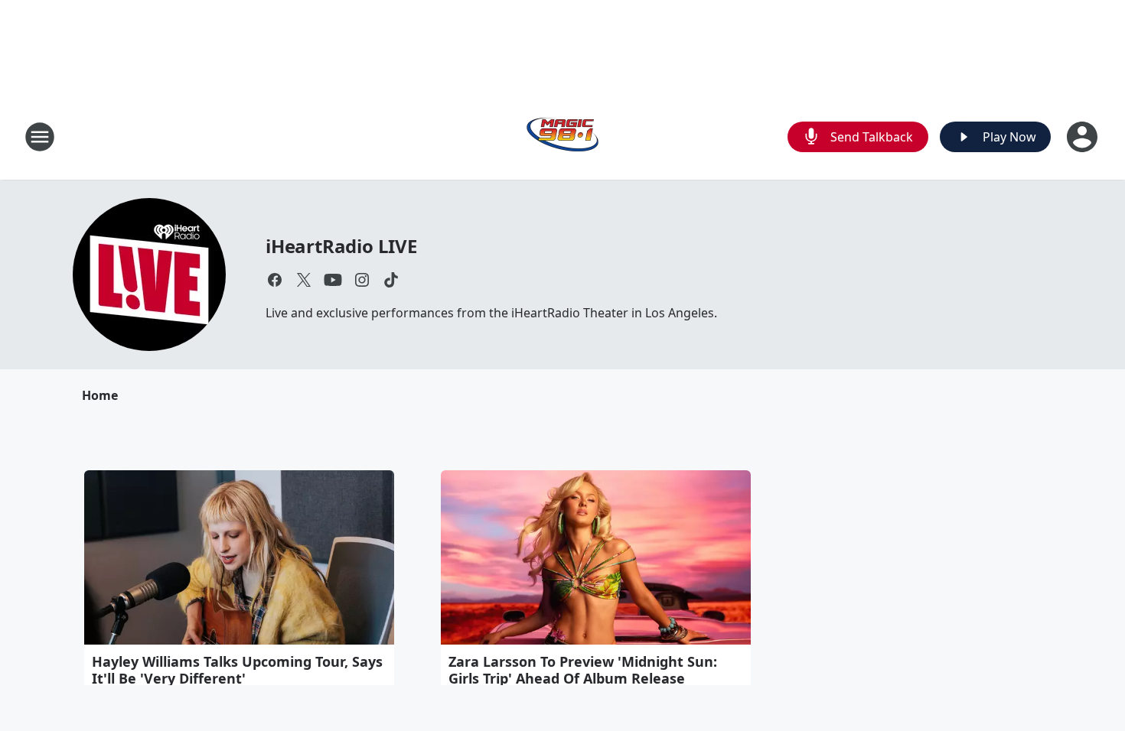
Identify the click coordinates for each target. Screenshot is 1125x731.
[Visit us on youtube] (333, 280)
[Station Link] (562, 136)
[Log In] (1084, 137)
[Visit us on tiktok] (391, 280)
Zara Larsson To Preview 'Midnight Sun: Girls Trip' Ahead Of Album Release (582, 670)
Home (100, 395)
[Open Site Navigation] (39, 137)
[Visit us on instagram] (362, 280)
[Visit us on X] (304, 280)
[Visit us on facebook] (275, 280)
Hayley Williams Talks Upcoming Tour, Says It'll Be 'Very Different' (237, 670)
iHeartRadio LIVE (341, 245)
